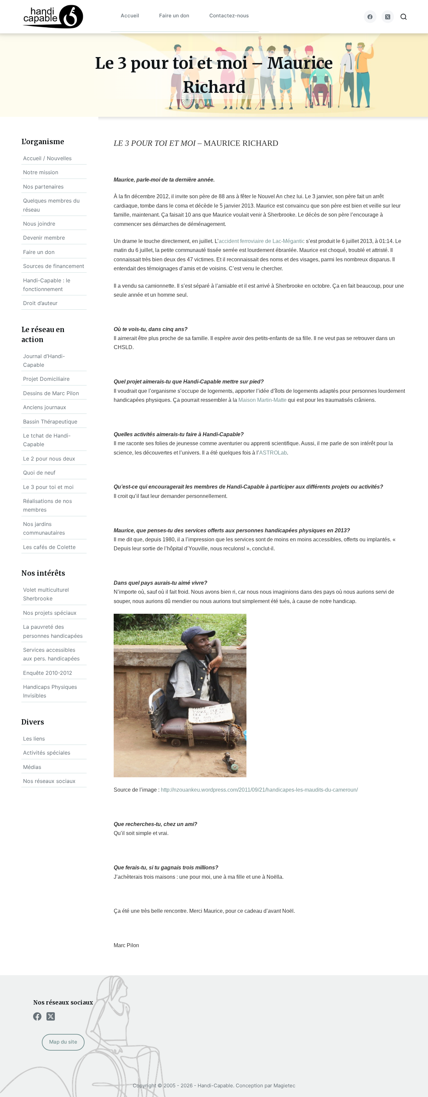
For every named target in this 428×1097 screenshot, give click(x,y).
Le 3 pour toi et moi (48, 487)
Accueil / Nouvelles (47, 158)
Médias (32, 767)
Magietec (284, 1085)
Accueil (130, 15)
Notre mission (40, 172)
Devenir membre (44, 237)
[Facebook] (370, 16)
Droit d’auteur (40, 303)
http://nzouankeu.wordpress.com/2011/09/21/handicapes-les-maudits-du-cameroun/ (259, 790)
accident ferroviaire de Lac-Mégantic (262, 241)
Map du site (63, 1042)
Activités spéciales (46, 752)
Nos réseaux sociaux (49, 781)
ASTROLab (273, 453)
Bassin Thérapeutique (50, 421)
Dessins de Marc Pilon (51, 393)
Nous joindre (39, 223)
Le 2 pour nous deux (49, 458)
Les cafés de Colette (49, 547)
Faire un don (174, 15)
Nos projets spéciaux (50, 612)
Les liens (34, 738)
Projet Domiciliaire (46, 378)
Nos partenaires (43, 186)
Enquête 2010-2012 (47, 672)
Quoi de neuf (39, 472)
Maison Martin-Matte (262, 400)
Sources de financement (53, 266)
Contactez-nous (229, 15)
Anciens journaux (44, 407)
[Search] (404, 17)
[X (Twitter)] (388, 16)
